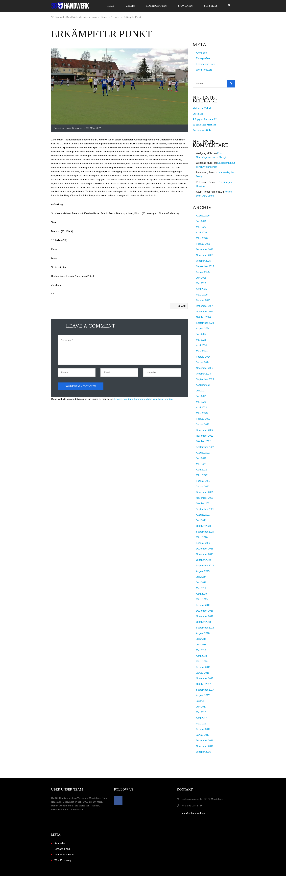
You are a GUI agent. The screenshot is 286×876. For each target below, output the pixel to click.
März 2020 (202, 537)
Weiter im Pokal (202, 108)
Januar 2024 (202, 362)
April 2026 (201, 232)
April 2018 (201, 655)
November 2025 (204, 255)
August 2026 (203, 215)
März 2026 (202, 238)
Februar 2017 (203, 729)
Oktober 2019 (203, 559)
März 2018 (202, 661)
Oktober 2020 (203, 526)
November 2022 (204, 435)
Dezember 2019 (204, 548)
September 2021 (205, 509)
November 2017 (204, 678)
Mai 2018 (201, 650)
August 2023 (203, 384)
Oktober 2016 (203, 751)
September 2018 (205, 627)
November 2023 (204, 368)
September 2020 (205, 531)
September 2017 (205, 689)
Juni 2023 (201, 396)
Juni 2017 (201, 706)
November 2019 (204, 554)
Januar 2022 (202, 486)
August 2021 (203, 514)
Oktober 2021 (203, 503)
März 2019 (202, 599)
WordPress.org (204, 69)
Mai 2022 (201, 463)
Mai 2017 (201, 712)
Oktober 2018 (203, 622)
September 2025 (205, 266)
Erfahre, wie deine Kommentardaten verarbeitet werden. (143, 399)
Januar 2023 (202, 424)
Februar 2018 (203, 667)
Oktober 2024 (203, 317)
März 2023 (202, 413)
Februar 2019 (203, 605)
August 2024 (203, 328)
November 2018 (204, 616)
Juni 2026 (201, 221)
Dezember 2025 (204, 249)
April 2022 (201, 469)
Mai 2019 (201, 588)
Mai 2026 (201, 226)
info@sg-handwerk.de (193, 813)
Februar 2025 (203, 300)
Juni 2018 (201, 644)
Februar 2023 (203, 418)
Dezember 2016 (204, 740)
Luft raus (198, 114)
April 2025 (201, 289)
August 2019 (203, 571)
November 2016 (204, 746)
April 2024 (201, 345)
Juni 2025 (201, 277)
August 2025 (203, 272)
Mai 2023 (201, 401)
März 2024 (202, 351)
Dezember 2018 (204, 610)
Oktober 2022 (203, 441)
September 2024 (205, 322)
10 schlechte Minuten (204, 125)
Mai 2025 (201, 283)
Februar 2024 (203, 356)
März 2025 (202, 294)
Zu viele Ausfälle (202, 130)
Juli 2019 (201, 576)
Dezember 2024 (204, 305)
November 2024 (204, 311)
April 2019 (201, 593)
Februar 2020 (203, 543)
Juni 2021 (201, 520)
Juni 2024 (201, 334)
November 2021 (204, 497)
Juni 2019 (201, 582)
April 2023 (201, 407)
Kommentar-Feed (205, 64)
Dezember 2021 (204, 492)
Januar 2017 (202, 734)
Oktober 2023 (203, 373)
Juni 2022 (201, 458)
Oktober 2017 (203, 684)
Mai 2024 (201, 339)
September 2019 (205, 565)
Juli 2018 (201, 638)
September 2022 (205, 447)
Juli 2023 (201, 390)
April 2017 (201, 717)
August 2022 (203, 452)
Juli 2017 (201, 701)
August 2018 (203, 633)
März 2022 (202, 475)
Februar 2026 (203, 243)
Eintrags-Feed (203, 58)
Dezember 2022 (204, 430)
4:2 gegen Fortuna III (205, 119)
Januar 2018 (202, 672)
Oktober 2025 (203, 260)
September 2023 (205, 379)
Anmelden (201, 52)
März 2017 (202, 723)
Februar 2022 (203, 480)
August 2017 (203, 695)
